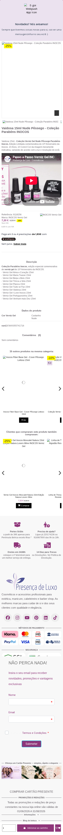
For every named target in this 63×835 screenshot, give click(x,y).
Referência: (7, 214)
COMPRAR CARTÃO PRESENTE (31, 791)
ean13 (5, 325)
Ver (24, 420)
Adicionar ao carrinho (37, 828)
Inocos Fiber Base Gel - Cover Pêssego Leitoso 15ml (23, 413)
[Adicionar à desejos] (58, 828)
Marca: (5, 217)
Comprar (25, 505)
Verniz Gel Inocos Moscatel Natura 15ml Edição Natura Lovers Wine (24, 496)
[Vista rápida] (27, 408)
